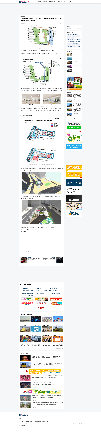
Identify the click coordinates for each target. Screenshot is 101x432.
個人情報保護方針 (42, 423)
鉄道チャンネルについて (22, 423)
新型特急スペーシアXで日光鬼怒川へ (41, 290)
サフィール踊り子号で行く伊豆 (55, 287)
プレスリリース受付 (55, 423)
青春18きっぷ (75, 34)
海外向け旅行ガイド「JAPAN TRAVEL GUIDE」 (42, 421)
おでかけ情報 (45, 1)
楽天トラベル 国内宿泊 (54, 290)
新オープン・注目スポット (71, 39)
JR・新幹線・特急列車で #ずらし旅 (27, 290)
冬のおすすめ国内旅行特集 (40, 293)
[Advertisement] (50, 7)
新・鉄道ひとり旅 (75, 43)
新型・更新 (69, 34)
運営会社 (37, 423)
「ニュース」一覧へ (41, 254)
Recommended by (58, 348)
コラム (55, 1)
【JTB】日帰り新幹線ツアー (26, 288)
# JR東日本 (25, 251)
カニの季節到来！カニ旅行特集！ (55, 293)
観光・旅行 (78, 39)
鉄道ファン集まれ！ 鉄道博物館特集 (27, 293)
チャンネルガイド (61, 1)
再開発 (79, 46)
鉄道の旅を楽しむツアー (39, 287)
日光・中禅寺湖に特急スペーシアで (55, 288)
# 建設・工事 (29, 251)
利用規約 (32, 423)
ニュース (22, 16)
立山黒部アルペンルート (39, 288)
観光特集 (51, 1)
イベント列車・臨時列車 (71, 41)
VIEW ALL (74, 73)
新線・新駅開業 (70, 46)
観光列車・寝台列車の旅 (25, 287)
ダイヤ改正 (69, 43)
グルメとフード (69, 1)
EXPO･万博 (78, 41)
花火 (75, 46)
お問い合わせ (49, 423)
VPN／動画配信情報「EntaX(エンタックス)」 (26, 421)
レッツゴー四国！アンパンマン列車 (27, 295)
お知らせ (28, 423)
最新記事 (39, 1)
